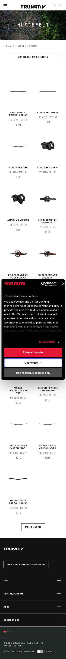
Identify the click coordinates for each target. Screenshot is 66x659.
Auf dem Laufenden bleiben (26, 564)
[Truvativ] (33, 7)
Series (21, 46)
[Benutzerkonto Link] (59, 5)
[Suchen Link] (54, 5)
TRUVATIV (9, 46)
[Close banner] (63, 284)
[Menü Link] (5, 5)
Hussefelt (33, 46)
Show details (47, 341)
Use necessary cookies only (33, 372)
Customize (31, 362)
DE (8, 631)
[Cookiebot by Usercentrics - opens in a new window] (42, 284)
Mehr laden (33, 527)
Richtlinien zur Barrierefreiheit (19, 651)
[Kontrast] (40, 651)
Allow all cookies (33, 352)
